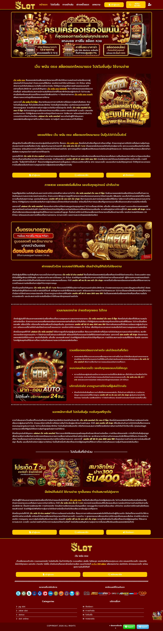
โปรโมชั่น (55, 4)
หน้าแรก (43, 4)
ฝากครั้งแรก (82, 4)
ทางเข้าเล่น (68, 4)
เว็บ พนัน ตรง (81, 556)
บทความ (96, 4)
